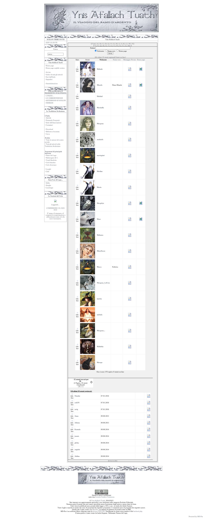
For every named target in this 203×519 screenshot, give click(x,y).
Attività (48, 118)
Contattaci (49, 125)
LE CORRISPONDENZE (54, 98)
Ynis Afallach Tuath (98, 500)
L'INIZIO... (50, 96)
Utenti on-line (120, 57)
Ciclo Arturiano (51, 165)
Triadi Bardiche (51, 160)
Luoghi (48, 169)
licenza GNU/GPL (99, 511)
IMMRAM (49, 103)
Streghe (48, 185)
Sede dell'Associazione (53, 123)
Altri (129, 45)
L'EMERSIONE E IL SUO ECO (55, 209)
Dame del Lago (51, 155)
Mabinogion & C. (52, 158)
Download (49, 129)
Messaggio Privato (129, 60)
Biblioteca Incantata (52, 131)
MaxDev (95, 509)
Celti (47, 171)
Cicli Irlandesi (50, 162)
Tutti (93, 44)
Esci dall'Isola (50, 77)
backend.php (137, 511)
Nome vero (117, 60)
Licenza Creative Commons (104, 497)
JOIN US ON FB (51, 42)
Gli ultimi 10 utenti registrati (105, 57)
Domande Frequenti (53, 120)
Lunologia (49, 188)
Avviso (48, 72)
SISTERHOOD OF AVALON (56, 100)
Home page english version (55, 68)
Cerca (48, 134)
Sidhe (48, 183)
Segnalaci (49, 79)
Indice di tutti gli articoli (54, 74)
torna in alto (112, 461)
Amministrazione (52, 83)
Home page (50, 66)
